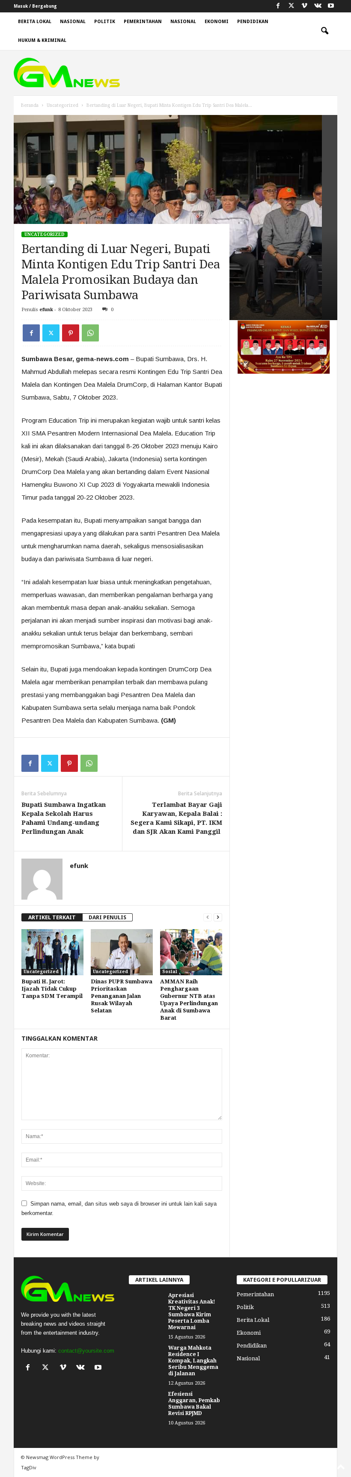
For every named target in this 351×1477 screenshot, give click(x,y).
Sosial (169, 971)
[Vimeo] (304, 6)
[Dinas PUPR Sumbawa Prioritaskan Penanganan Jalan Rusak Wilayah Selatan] (122, 952)
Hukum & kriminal (42, 40)
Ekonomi (217, 21)
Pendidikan (252, 21)
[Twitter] (50, 332)
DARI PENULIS (107, 917)
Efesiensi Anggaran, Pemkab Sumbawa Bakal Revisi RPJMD (194, 1403)
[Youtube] (331, 6)
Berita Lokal (34, 21)
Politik (104, 21)
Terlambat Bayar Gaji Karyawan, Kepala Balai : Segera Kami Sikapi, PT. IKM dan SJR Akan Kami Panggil (176, 818)
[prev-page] (207, 917)
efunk (46, 309)
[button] (324, 31)
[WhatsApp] (90, 332)
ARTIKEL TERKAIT (52, 917)
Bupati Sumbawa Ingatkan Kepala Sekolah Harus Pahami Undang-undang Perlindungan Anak (63, 818)
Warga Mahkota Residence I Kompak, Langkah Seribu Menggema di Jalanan (193, 1361)
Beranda (30, 105)
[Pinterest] (70, 332)
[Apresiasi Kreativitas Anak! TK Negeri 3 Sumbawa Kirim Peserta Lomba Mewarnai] (146, 1305)
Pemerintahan (143, 21)
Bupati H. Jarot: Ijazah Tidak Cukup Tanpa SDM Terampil (52, 988)
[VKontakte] (317, 6)
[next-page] (218, 917)
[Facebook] (278, 6)
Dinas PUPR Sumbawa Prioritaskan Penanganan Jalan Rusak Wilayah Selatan (121, 996)
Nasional (73, 21)
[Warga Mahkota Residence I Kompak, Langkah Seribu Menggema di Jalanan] (146, 1358)
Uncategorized (62, 105)
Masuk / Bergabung (35, 6)
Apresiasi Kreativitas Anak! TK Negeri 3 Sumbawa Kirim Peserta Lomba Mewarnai (191, 1311)
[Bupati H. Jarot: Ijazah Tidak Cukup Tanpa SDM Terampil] (52, 952)
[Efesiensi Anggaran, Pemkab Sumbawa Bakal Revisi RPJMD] (146, 1404)
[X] (291, 6)
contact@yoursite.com (86, 1351)
